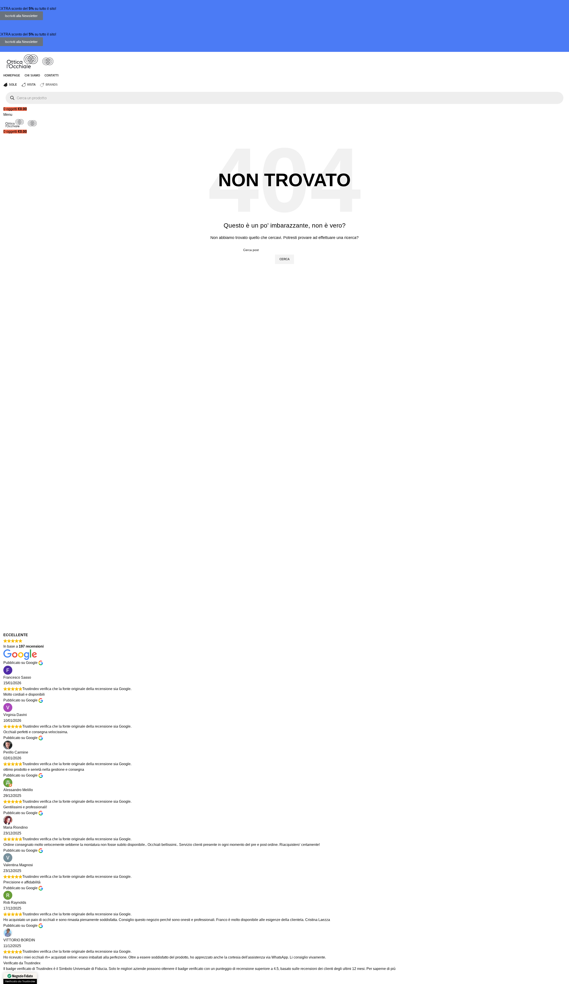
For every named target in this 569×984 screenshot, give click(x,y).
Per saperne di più (381, 969)
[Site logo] (22, 61)
